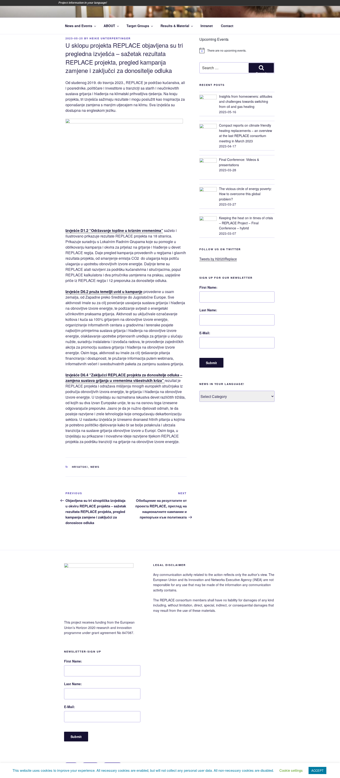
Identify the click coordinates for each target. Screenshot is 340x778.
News (95, 467)
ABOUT (109, 25)
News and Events (78, 25)
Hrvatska (144, 3)
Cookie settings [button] (291, 770)
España (137, 3)
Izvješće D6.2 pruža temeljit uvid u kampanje (103, 291)
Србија (157, 3)
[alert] (237, 50)
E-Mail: (204, 333)
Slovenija (163, 3)
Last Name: (208, 310)
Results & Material (175, 25)
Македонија (150, 3)
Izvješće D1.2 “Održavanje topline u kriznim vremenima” (114, 230)
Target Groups (138, 25)
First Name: (208, 287)
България (124, 3)
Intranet (207, 25)
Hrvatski (80, 467)
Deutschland (131, 3)
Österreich (111, 3)
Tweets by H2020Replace (218, 258)
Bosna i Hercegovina (118, 3)
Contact (227, 25)
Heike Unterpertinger (110, 38)
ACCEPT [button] (317, 770)
